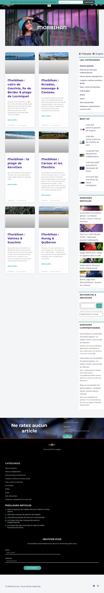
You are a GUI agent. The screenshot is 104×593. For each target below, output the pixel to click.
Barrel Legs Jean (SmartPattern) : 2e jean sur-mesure (90, 282)
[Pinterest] (94, 586)
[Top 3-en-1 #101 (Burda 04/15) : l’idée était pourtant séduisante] (91, 228)
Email (66, 419)
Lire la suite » (12, 120)
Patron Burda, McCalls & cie (91, 76)
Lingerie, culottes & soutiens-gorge (17, 479)
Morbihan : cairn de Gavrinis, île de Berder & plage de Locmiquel (20, 88)
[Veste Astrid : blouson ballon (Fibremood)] (91, 261)
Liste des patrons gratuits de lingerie (93, 128)
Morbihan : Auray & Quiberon (50, 238)
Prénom (67, 427)
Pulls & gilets (85, 91)
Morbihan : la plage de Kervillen (18, 163)
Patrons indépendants (13, 472)
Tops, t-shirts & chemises (90, 87)
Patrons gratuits (11, 468)
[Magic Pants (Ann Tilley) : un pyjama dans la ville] (91, 246)
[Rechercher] (99, 305)
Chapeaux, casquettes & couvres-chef (18, 499)
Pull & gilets (9, 485)
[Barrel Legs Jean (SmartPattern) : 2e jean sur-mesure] (91, 274)
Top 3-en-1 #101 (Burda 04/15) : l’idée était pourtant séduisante (90, 237)
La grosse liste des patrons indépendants (92, 154)
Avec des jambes (87, 102)
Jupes (82, 99)
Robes (82, 95)
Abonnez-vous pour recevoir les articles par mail (33, 2)
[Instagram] (98, 586)
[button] (49, 5)
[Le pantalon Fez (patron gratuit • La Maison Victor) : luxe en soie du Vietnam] (91, 208)
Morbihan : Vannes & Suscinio (16, 238)
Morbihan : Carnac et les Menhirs (51, 163)
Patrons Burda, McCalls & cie (15, 475)
